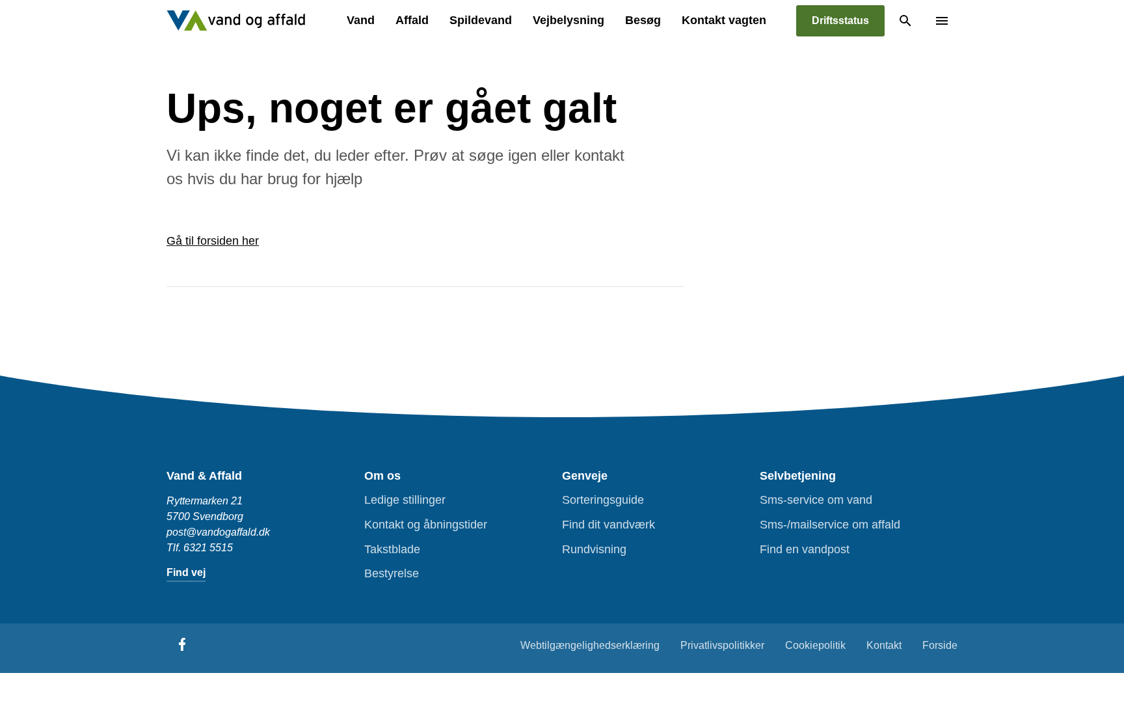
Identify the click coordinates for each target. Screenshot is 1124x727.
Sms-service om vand (816, 499)
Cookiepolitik (815, 645)
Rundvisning (594, 549)
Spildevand (480, 20)
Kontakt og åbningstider (425, 524)
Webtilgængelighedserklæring (590, 645)
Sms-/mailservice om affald (830, 524)
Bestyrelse (391, 573)
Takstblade (392, 549)
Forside (939, 645)
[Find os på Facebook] (182, 644)
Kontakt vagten (724, 20)
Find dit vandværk (608, 524)
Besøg (643, 20)
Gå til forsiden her (213, 240)
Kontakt (884, 645)
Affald (412, 20)
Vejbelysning (568, 20)
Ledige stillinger (405, 499)
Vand (361, 20)
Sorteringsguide (603, 499)
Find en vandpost (805, 549)
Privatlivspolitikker (722, 645)
